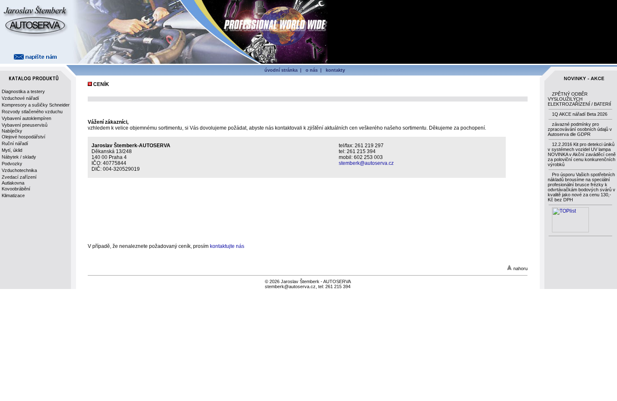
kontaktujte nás (227, 246)
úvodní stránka (281, 70)
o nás (312, 70)
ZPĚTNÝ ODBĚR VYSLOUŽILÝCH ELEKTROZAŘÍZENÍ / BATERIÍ (579, 99)
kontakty (335, 70)
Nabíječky (12, 130)
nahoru (520, 268)
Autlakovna (13, 182)
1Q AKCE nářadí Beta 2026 (579, 114)
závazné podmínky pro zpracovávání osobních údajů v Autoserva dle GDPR (580, 129)
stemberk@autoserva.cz (366, 163)
